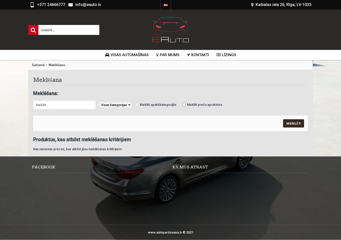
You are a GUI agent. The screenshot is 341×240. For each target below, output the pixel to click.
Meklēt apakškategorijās (158, 105)
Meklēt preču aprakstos (204, 105)
